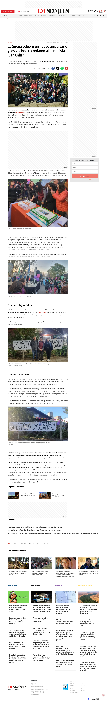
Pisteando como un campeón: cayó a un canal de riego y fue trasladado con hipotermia (41, 658)
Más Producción (61, 15)
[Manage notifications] (103, 695)
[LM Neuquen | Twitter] (98, 16)
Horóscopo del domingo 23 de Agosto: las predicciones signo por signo (88, 622)
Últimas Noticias (28, 15)
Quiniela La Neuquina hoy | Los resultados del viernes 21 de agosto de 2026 (18, 608)
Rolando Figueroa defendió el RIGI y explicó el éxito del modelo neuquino (28, 495)
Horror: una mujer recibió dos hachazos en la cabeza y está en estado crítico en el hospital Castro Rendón (42, 608)
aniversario (22, 543)
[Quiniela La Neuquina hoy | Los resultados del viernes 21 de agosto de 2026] (18, 597)
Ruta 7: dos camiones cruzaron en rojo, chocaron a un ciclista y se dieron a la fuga (41, 631)
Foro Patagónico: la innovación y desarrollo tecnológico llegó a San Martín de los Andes (58, 496)
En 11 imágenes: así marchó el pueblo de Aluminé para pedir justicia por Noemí (34, 530)
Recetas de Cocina (42, 19)
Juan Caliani (20, 112)
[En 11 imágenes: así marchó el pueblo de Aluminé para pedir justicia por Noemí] (41, 563)
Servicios (83, 690)
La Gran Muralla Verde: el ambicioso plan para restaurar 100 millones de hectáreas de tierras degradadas (88, 609)
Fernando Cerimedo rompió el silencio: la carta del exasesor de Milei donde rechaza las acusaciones (65, 609)
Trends (71, 688)
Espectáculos (80, 15)
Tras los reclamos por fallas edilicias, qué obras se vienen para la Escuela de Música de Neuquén (17, 633)
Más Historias (32, 19)
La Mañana (47, 42)
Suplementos (72, 690)
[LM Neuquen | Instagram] (101, 16)
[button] (1, 16)
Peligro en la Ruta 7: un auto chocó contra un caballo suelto (40, 620)
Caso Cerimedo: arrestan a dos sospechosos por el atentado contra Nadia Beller (65, 663)
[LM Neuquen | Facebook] (95, 16)
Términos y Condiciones (74, 692)
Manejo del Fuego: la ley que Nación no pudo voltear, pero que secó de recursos (35, 527)
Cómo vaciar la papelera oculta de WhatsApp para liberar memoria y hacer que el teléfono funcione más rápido (88, 666)
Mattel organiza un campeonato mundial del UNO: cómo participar (64, 622)
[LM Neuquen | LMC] (23, 11)
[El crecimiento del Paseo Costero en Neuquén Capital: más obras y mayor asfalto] (88, 563)
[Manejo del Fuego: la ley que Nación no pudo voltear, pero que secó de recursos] (18, 563)
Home (20, 15)
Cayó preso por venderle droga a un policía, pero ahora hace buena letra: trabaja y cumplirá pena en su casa (41, 644)
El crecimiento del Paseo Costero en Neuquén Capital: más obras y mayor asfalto (88, 573)
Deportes (83, 685)
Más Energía (52, 15)
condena (39, 543)
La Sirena (53, 42)
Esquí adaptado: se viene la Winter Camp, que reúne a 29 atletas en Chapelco (17, 621)
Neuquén (37, 15)
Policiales (44, 15)
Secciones (83, 688)
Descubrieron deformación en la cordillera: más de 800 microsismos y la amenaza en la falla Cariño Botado (65, 650)
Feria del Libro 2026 (14, 19)
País (69, 15)
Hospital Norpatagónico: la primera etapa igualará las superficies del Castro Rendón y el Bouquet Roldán (17, 658)
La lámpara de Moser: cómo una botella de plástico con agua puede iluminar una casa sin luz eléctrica (88, 636)
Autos (73, 15)
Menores (46, 543)
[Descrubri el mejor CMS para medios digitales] (93, 701)
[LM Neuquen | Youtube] (104, 16)
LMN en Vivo (24, 19)
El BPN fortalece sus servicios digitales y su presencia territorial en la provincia (17, 645)
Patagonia (72, 685)
